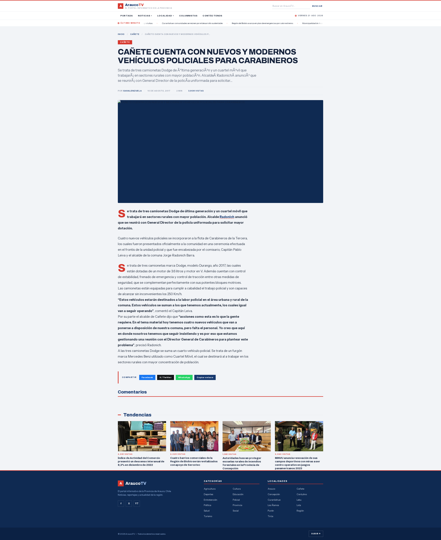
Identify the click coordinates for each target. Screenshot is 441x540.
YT (137, 503)
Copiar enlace (205, 377)
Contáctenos (212, 15)
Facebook (147, 377)
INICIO (121, 34)
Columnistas (188, 15)
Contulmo (302, 494)
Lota (299, 505)
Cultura (237, 488)
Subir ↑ (316, 533)
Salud (206, 510)
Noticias (145, 15)
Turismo (208, 516)
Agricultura (210, 488)
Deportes (208, 494)
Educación (238, 494)
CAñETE (134, 34)
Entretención (210, 499)
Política (207, 505)
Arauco (271, 488)
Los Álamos (273, 505)
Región (300, 510)
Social (236, 510)
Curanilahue (274, 499)
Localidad (165, 15)
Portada (126, 15)
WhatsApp (184, 377)
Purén (271, 510)
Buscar (317, 6)
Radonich (227, 217)
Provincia (237, 505)
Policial (236, 499)
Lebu (299, 499)
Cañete (125, 42)
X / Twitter (166, 377)
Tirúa (270, 516)
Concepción (274, 494)
